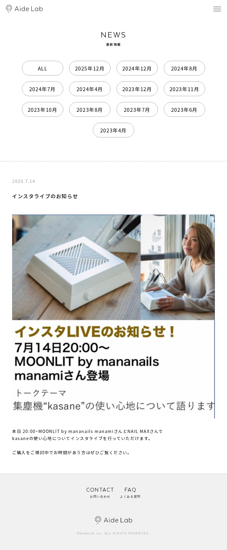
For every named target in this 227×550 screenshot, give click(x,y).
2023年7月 (137, 109)
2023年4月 (113, 130)
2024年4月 (90, 88)
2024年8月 (184, 68)
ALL (43, 68)
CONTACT (100, 492)
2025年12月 (90, 68)
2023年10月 (43, 109)
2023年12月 (137, 88)
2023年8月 (90, 109)
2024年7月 (42, 88)
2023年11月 (185, 88)
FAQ (130, 492)
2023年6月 (184, 109)
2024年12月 (137, 68)
